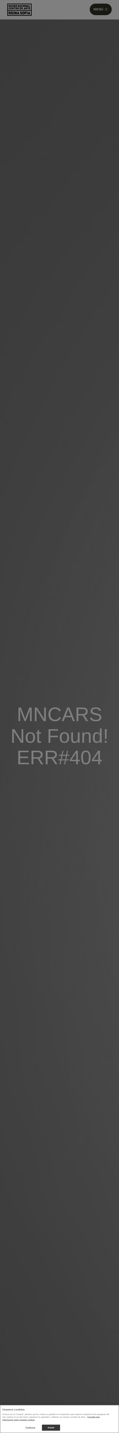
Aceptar (51, 1428)
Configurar (30, 1428)
